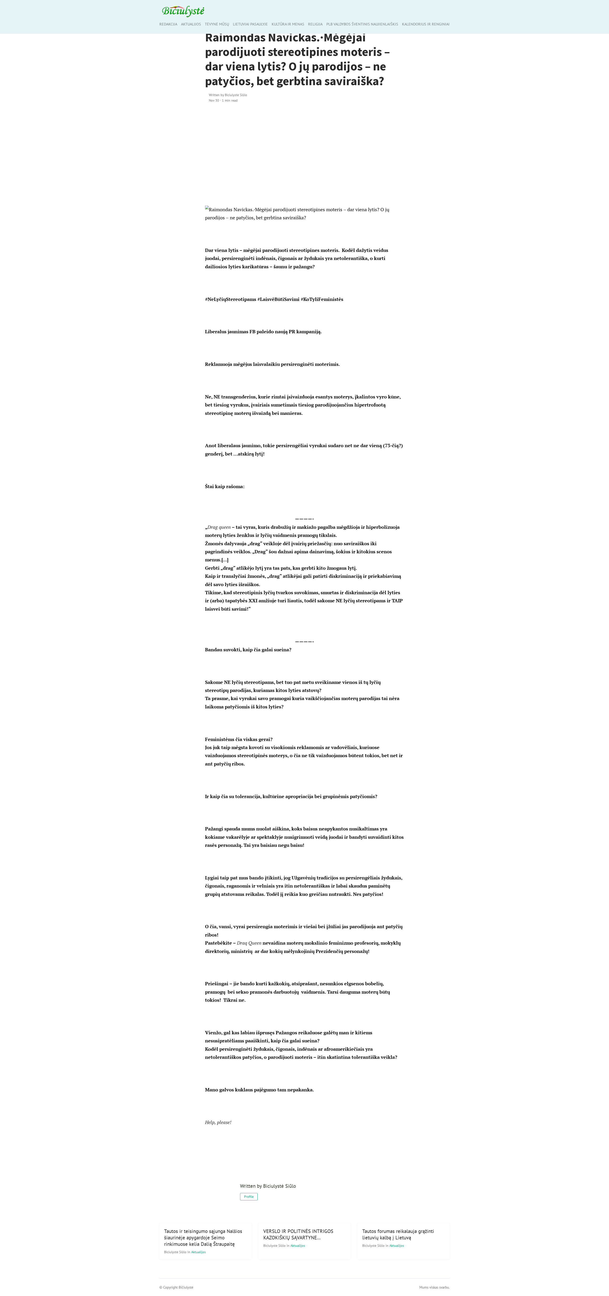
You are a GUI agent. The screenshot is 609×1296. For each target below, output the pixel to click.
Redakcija (168, 24)
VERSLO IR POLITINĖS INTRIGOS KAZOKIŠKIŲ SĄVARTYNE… (298, 1234)
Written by (228, 95)
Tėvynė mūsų (217, 24)
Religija (315, 24)
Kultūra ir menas (288, 24)
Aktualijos (191, 24)
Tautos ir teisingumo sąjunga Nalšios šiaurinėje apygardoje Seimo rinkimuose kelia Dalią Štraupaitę (203, 1237)
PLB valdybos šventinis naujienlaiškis (362, 24)
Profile (249, 1196)
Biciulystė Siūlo (175, 1252)
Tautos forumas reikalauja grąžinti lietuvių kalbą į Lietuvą (398, 1234)
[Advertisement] (304, 147)
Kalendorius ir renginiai (426, 24)
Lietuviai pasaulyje (250, 24)
